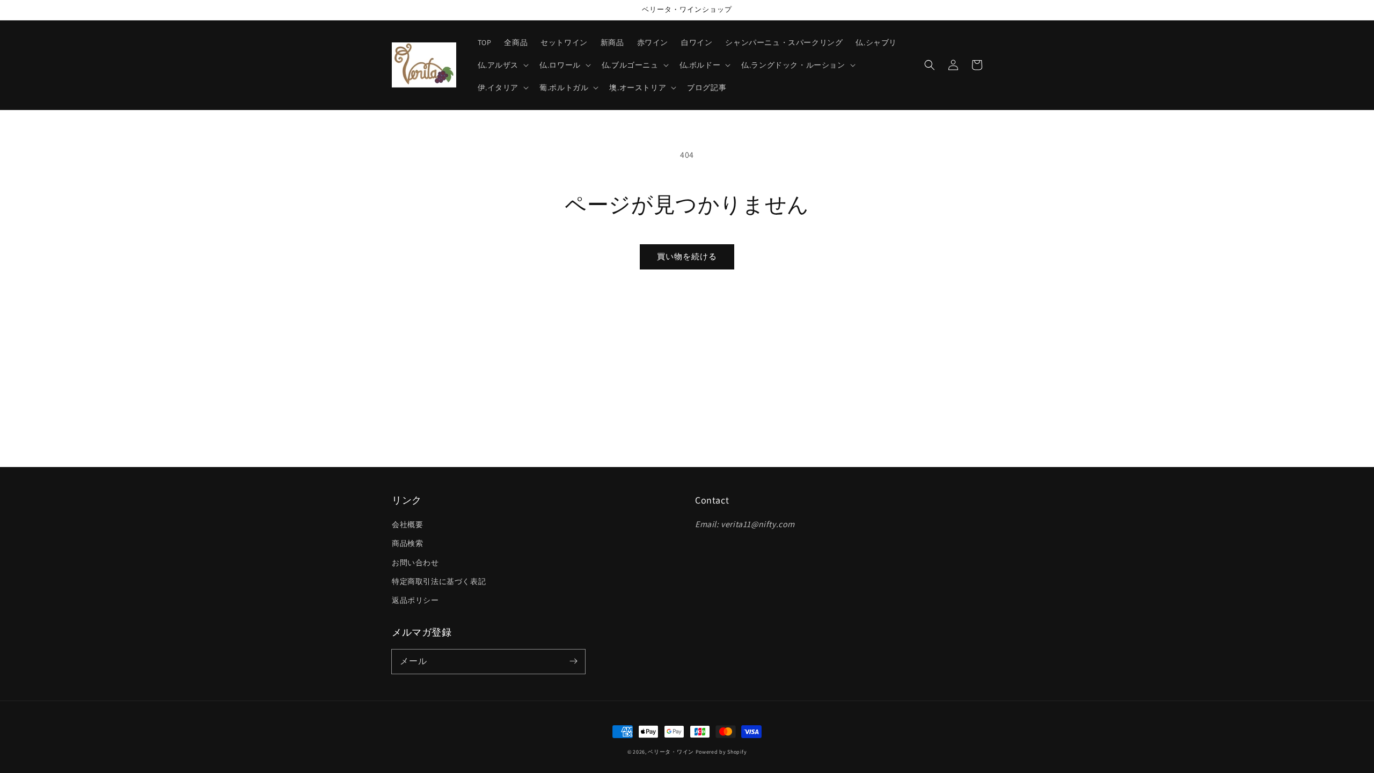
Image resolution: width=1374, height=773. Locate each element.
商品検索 (407, 543)
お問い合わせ (415, 562)
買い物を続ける (687, 256)
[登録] (573, 661)
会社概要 (407, 524)
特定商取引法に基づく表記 (439, 581)
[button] (929, 65)
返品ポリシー (415, 600)
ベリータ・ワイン (671, 751)
